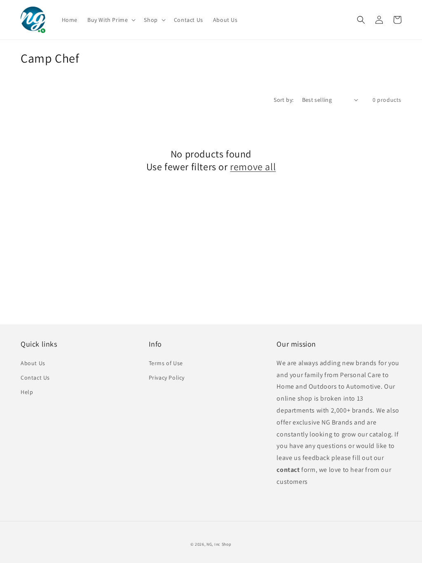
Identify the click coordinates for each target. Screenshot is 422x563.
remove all (253, 166)
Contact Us (35, 377)
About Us (33, 363)
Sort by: (283, 99)
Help (27, 392)
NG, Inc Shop (218, 544)
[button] (110, 19)
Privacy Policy (167, 377)
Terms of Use (166, 363)
